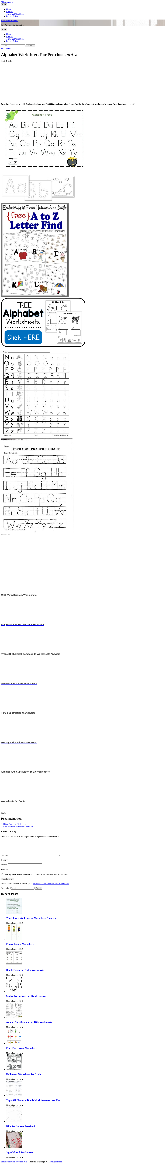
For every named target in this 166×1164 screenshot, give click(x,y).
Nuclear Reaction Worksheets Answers (17, 826)
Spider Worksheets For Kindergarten (26, 996)
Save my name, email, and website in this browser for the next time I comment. (36, 874)
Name (4, 860)
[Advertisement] (79, 80)
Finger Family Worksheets (20, 944)
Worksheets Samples (9, 21)
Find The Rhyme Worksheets (21, 1048)
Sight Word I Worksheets (19, 1152)
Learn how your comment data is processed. (51, 883)
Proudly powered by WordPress (14, 1162)
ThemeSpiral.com (54, 1162)
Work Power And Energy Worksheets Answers (31, 918)
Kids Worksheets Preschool (20, 1126)
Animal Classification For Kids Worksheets (29, 1022)
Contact (9, 11)
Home (8, 9)
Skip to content (7, 2)
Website (4, 869)
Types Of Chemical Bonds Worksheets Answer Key (33, 1100)
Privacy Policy (12, 16)
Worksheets (6, 48)
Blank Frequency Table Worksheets (25, 970)
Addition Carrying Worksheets (13, 824)
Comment (6, 855)
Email (4, 865)
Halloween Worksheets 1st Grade (23, 1074)
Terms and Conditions (15, 14)
